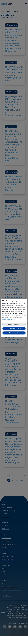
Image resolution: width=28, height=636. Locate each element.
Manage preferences (14, 324)
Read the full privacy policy (8, 319)
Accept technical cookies (14, 328)
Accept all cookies (14, 333)
